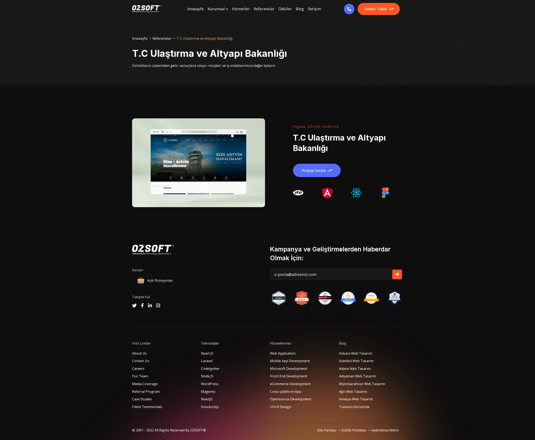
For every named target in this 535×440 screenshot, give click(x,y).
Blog (300, 8)
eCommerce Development (290, 384)
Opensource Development (290, 399)
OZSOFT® (198, 430)
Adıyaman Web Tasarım (357, 376)
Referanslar (264, 8)
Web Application (283, 353)
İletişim (314, 8)
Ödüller (285, 8)
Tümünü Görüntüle (354, 406)
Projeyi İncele (314, 170)
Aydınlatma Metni (385, 430)
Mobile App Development (290, 361)
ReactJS (207, 399)
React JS (207, 353)
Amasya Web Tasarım (356, 399)
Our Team (140, 376)
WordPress (209, 384)
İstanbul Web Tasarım (356, 361)
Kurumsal (217, 8)
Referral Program (146, 391)
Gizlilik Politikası (353, 430)
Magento (208, 391)
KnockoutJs (210, 406)
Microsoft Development (288, 368)
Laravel (207, 361)
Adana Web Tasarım (355, 368)
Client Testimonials (147, 406)
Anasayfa (195, 8)
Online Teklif (375, 8)
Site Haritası (326, 430)
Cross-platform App (285, 391)
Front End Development (288, 376)
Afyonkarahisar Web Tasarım (362, 384)
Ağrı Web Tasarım (353, 391)
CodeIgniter (210, 368)
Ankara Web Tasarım (355, 353)
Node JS (207, 376)
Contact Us (140, 361)
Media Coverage (145, 384)
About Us (139, 353)
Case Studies (142, 399)
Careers (138, 368)
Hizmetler (241, 8)
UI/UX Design (280, 406)
